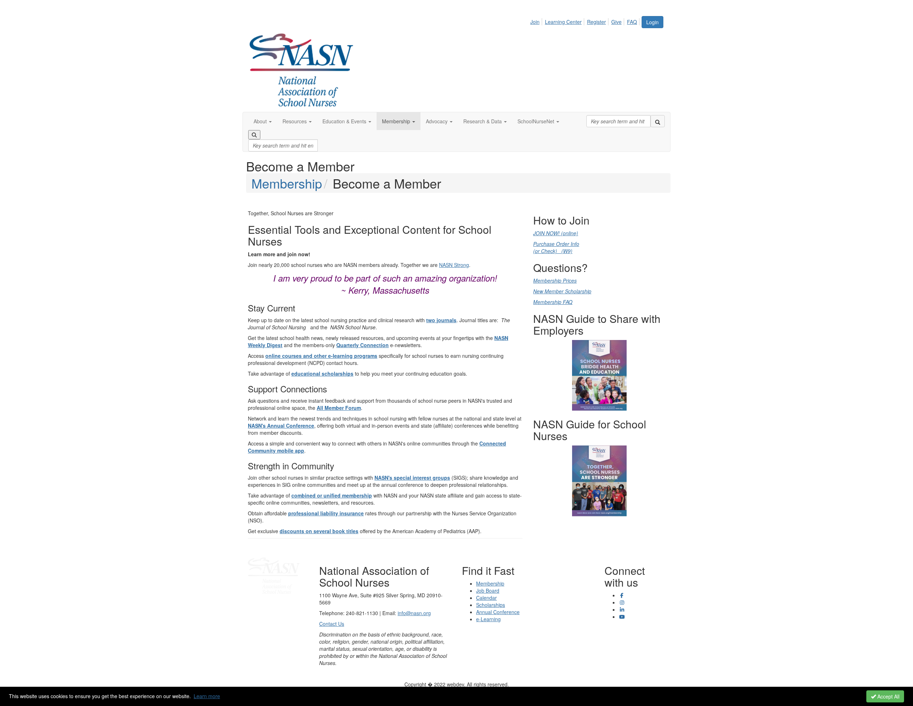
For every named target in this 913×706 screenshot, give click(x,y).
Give (616, 21)
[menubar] (586, 20)
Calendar (486, 597)
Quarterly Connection (362, 345)
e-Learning (488, 619)
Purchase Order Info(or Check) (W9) (556, 247)
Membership (286, 183)
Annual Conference (498, 611)
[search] (658, 121)
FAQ (632, 21)
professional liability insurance (326, 513)
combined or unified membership (331, 495)
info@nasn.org (414, 613)
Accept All (887, 696)
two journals (441, 320)
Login (652, 22)
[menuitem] (537, 20)
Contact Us (331, 623)
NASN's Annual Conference (281, 425)
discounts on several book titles (319, 531)
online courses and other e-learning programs (321, 355)
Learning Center (563, 21)
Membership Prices (555, 280)
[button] (262, 121)
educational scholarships (322, 373)
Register (596, 21)
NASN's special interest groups (412, 477)
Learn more (207, 696)
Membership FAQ (552, 301)
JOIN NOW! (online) (555, 233)
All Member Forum (339, 407)
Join (535, 21)
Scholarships (490, 604)
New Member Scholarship (562, 291)
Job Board (487, 590)
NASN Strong (454, 264)
